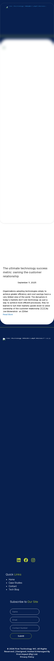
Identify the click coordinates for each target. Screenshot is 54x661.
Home (12, 579)
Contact (13, 586)
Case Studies (15, 582)
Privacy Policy (27, 657)
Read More (8, 314)
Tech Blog (14, 589)
